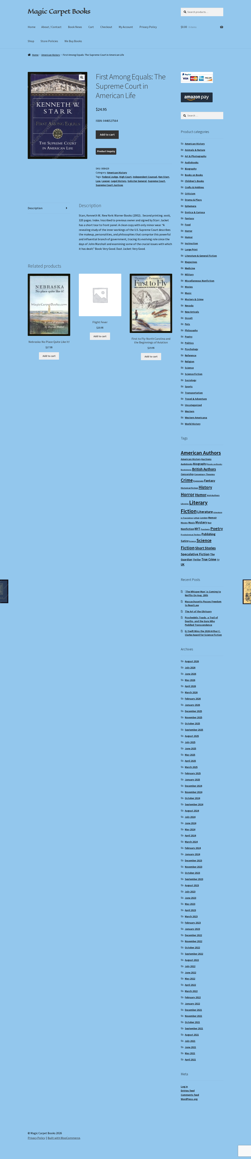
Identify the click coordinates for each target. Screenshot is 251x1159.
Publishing (208, 534)
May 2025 (190, 754)
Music (188, 293)
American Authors (201, 452)
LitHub (197, 518)
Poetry (188, 336)
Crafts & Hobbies (194, 187)
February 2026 (193, 698)
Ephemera (190, 206)
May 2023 (190, 904)
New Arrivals (192, 311)
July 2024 (190, 817)
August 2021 (192, 1034)
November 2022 (193, 941)
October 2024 (192, 798)
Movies (189, 286)
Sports (189, 386)
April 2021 (190, 1059)
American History (50, 54)
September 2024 (194, 804)
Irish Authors (213, 495)
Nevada (189, 305)
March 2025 (191, 767)
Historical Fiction (189, 488)
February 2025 (193, 773)
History (205, 487)
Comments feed (190, 1094)
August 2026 (192, 661)
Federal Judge (110, 176)
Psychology (191, 349)
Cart (91, 27)
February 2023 (193, 922)
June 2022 (190, 972)
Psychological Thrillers (191, 534)
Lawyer (106, 181)
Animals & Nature (195, 150)
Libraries (185, 504)
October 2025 (192, 723)
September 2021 (194, 1028)
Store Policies (49, 41)
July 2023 (190, 891)
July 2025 (190, 742)
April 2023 (190, 910)
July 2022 (190, 966)
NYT (197, 529)
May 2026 (190, 680)
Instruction (191, 243)
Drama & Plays (193, 199)
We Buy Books (73, 41)
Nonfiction (187, 529)
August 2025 (192, 736)
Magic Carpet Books (59, 11)
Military (189, 274)
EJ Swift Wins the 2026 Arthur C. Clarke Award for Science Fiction (203, 632)
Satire (185, 541)
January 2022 (192, 1003)
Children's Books (194, 181)
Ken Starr (163, 176)
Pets (187, 324)
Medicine (190, 268)
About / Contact (51, 27)
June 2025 (190, 748)
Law (98, 181)
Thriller (197, 559)
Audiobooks (191, 162)
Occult (189, 318)
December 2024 (193, 785)
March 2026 (191, 692)
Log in (184, 1086)
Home (31, 27)
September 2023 (194, 879)
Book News (75, 27)
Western (189, 411)
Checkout (106, 27)
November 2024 (193, 792)
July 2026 (190, 667)
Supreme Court (156, 181)
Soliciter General (137, 181)
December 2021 (193, 1009)
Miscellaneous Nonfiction (199, 280)
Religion (189, 361)
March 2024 (191, 841)
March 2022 (191, 991)
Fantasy (189, 218)
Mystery (201, 522)
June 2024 (190, 823)
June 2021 (190, 1047)
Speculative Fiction (195, 554)
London (204, 517)
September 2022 (194, 953)
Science (189, 367)
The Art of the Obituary (198, 611)
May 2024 (190, 829)
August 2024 (192, 810)
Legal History (118, 181)
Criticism (190, 193)
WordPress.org (189, 1099)
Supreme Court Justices (109, 185)
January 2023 (192, 929)
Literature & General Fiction (201, 255)
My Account (126, 27)
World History (192, 423)
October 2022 (192, 947)
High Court (125, 176)
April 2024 (190, 835)
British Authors (204, 469)
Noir (209, 522)
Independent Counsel (145, 176)
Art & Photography (195, 156)
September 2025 (194, 729)
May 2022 (190, 978)
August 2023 (192, 885)
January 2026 (192, 705)
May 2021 (190, 1053)
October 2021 (192, 1022)
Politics (189, 343)
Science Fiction (193, 374)
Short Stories (205, 548)
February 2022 (193, 997)
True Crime (208, 559)
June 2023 (190, 897)
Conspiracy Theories (204, 474)
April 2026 (190, 686)
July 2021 (190, 1041)
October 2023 (192, 872)
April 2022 (190, 984)
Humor (189, 237)
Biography (191, 168)
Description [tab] (35, 208)
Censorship (187, 474)
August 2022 (192, 960)
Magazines (191, 262)
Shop (31, 41)
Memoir (212, 517)
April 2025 (190, 760)
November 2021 (193, 1016)
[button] (82, 77)
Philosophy (191, 330)
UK (182, 564)
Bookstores (186, 469)
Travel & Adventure (196, 398)
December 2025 (193, 711)
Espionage (198, 481)
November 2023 (193, 866)
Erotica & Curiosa (195, 212)
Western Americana (196, 417)
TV (218, 559)
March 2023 (191, 916)
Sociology (190, 380)
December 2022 (193, 935)
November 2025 (193, 717)
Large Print (191, 249)
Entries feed (188, 1090)
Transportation (194, 392)
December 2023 (193, 860)
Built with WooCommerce (64, 1138)
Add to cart (107, 134)
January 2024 (192, 854)
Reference (190, 355)
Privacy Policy (148, 27)
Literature (205, 512)
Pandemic (205, 529)
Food (188, 224)
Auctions (206, 459)
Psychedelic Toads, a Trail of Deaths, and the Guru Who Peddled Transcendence (201, 621)
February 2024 (193, 848)
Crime (187, 480)
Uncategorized (193, 405)
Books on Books (194, 175)
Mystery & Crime (194, 299)
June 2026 (190, 673)
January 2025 (192, 779)
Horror (188, 230)
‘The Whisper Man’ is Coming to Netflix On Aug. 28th (203, 593)
